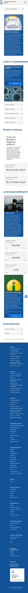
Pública (19, 587)
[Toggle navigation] (25, 2)
